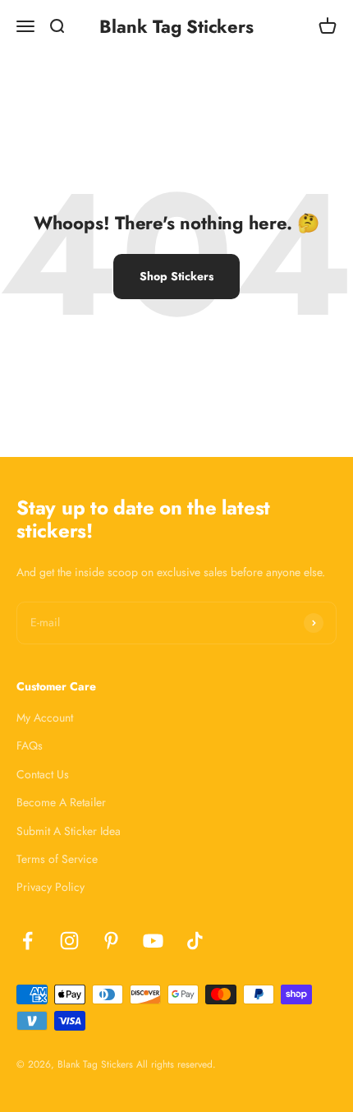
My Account (44, 717)
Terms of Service (57, 859)
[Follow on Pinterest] (111, 941)
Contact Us (42, 774)
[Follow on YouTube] (153, 941)
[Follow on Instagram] (69, 941)
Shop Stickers (176, 276)
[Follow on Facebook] (27, 941)
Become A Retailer (61, 802)
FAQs (29, 745)
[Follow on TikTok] (195, 941)
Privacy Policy (50, 887)
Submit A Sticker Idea (68, 831)
